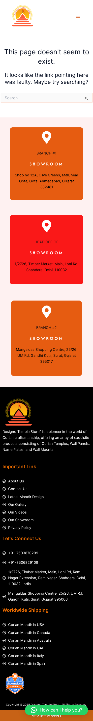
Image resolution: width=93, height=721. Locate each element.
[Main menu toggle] (78, 16)
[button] (56, 710)
